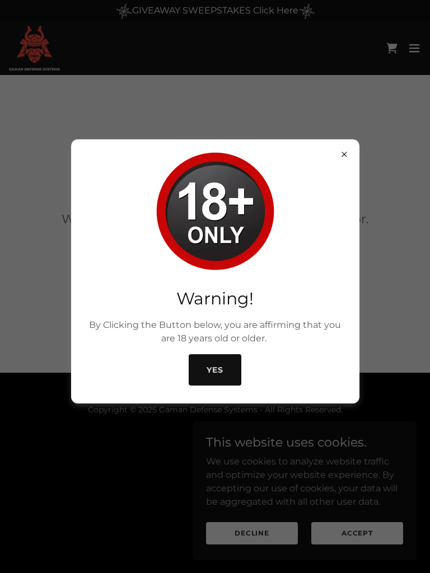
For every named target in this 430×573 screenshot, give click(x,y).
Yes (215, 370)
